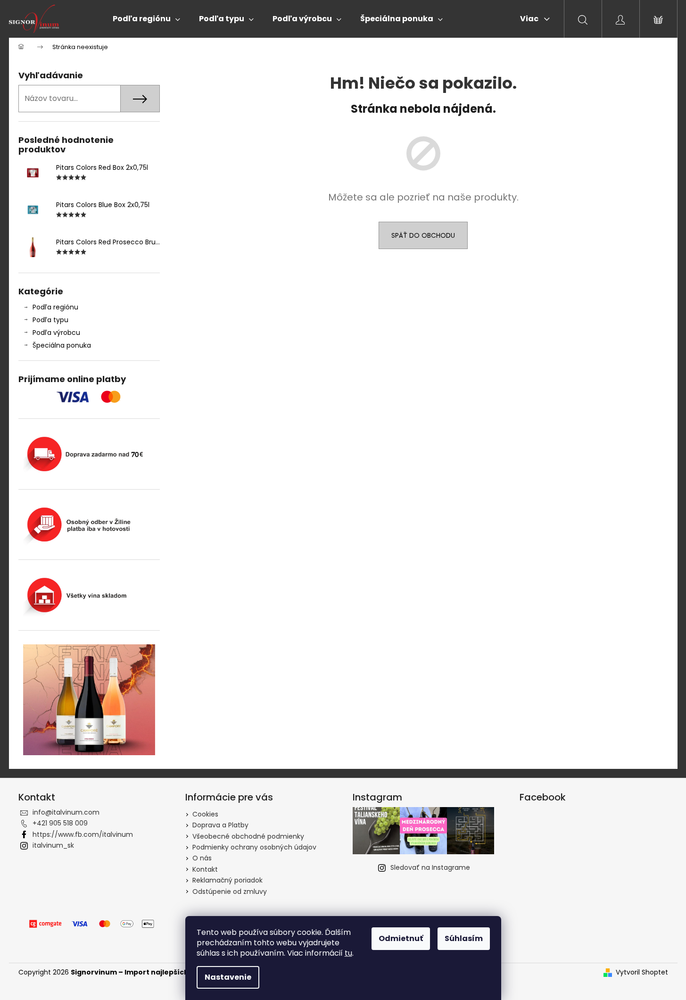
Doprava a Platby (220, 825)
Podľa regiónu (55, 307)
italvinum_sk (53, 845)
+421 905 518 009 (60, 823)
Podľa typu (50, 320)
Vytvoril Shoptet (642, 972)
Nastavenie (228, 977)
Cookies (205, 814)
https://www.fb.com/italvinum (83, 834)
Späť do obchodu (423, 235)
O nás (202, 858)
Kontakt (205, 869)
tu (348, 953)
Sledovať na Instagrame (430, 867)
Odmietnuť (401, 938)
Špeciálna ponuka (62, 345)
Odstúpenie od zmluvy (229, 891)
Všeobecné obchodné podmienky (248, 836)
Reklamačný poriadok (227, 880)
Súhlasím (464, 938)
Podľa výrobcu (56, 332)
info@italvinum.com (66, 812)
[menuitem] (146, 19)
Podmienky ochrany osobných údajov (254, 847)
